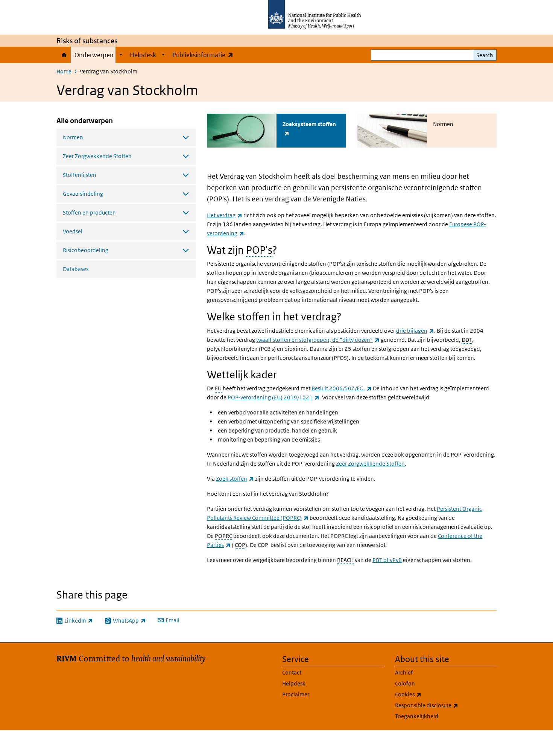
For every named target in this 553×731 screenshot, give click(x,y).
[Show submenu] (120, 55)
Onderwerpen (94, 55)
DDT (467, 339)
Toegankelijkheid (416, 716)
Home (63, 55)
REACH (345, 559)
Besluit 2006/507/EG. (341, 388)
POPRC (223, 535)
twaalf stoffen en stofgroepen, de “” (318, 339)
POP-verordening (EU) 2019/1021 (273, 397)
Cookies (428, 694)
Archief (404, 672)
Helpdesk (143, 55)
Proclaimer (295, 694)
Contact (291, 672)
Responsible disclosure (446, 705)
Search (484, 55)
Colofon (405, 683)
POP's (259, 250)
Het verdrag (224, 215)
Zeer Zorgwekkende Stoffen (370, 463)
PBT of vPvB (387, 559)
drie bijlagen (415, 330)
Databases (75, 269)
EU (218, 388)
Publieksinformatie (204, 54)
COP (240, 544)
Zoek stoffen (235, 478)
